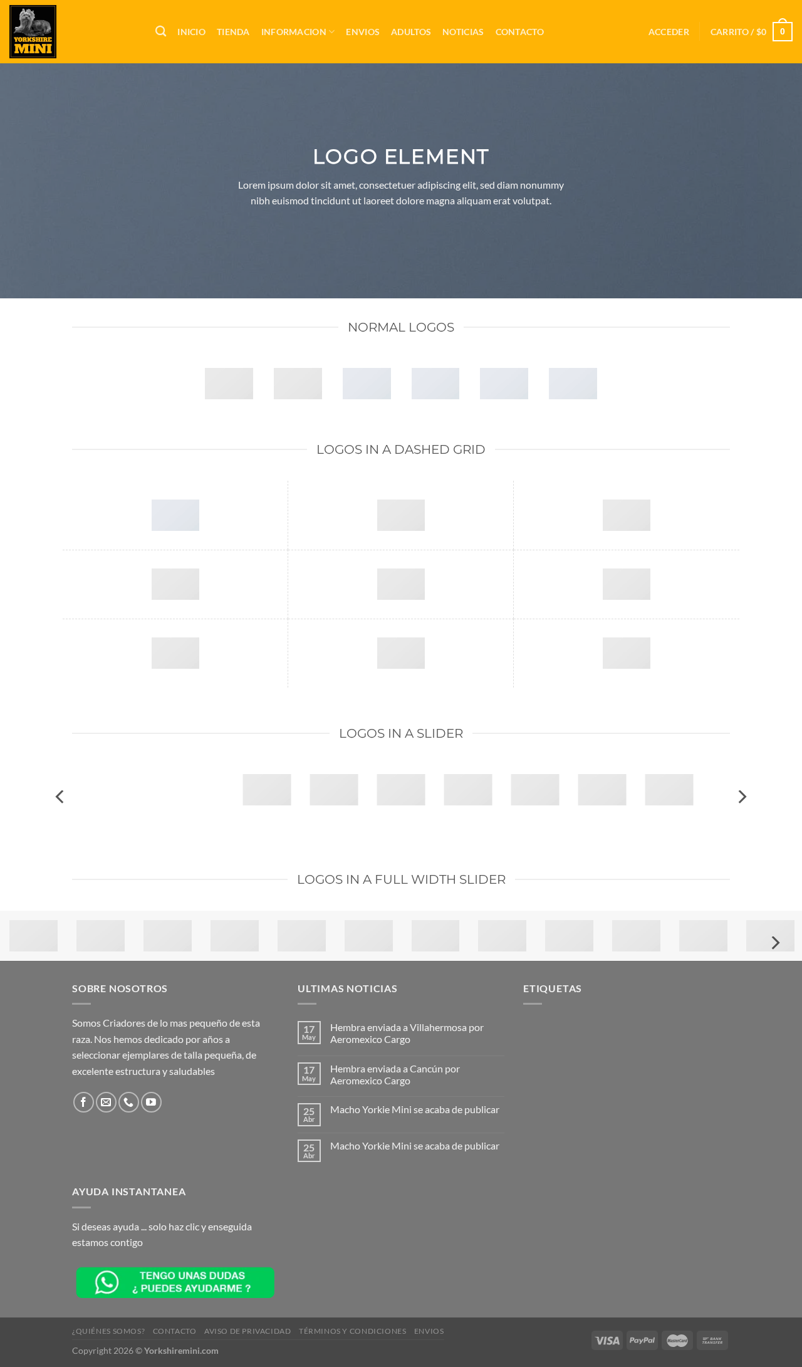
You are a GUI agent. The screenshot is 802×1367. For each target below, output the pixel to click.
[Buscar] (160, 32)
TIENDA (233, 31)
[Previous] (60, 797)
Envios (363, 31)
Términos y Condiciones (352, 1331)
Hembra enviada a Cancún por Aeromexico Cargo (395, 1074)
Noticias (463, 31)
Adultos (411, 31)
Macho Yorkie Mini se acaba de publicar (414, 1109)
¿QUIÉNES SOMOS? (108, 1331)
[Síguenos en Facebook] (83, 1102)
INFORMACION (293, 31)
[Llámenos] (128, 1102)
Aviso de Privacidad (247, 1331)
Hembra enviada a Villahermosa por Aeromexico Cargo (407, 1033)
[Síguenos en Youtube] (151, 1102)
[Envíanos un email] (106, 1102)
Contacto (520, 31)
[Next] (741, 797)
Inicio (191, 31)
